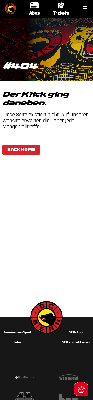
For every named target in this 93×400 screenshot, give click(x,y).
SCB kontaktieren (76, 342)
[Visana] (68, 378)
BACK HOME (21, 149)
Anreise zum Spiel (17, 332)
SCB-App (76, 332)
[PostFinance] (24, 378)
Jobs (17, 342)
